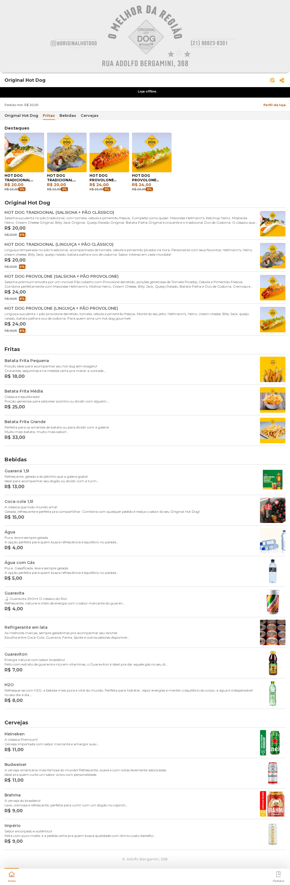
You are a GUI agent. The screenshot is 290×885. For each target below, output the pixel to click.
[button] (12, 876)
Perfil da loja (274, 105)
